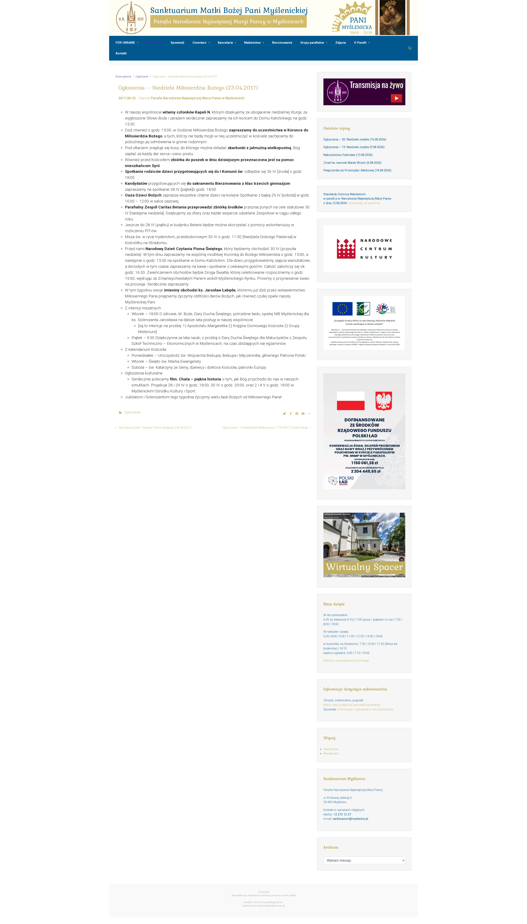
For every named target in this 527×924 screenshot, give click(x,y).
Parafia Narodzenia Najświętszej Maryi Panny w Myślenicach (197, 98)
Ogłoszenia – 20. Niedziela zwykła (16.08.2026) (354, 139)
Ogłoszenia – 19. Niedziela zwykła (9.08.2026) (354, 147)
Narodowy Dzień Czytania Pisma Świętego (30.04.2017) (155, 427)
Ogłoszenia (141, 76)
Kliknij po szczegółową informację (346, 660)
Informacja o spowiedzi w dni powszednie (365, 709)
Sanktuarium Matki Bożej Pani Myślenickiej (229, 10)
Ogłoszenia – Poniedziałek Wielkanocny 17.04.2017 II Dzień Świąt (265, 427)
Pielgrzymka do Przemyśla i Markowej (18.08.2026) (357, 170)
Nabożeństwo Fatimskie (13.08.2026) (348, 155)
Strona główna (123, 76)
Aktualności (331, 753)
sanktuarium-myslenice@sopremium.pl (263, 905)
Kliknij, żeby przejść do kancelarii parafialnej (351, 705)
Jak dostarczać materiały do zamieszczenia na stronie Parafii (263, 895)
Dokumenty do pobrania (364, 203)
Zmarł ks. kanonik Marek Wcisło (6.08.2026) (352, 163)
